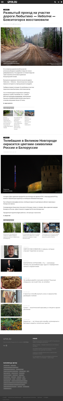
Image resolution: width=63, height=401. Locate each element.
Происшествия (19, 369)
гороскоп (13, 377)
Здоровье (21, 375)
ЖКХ (24, 377)
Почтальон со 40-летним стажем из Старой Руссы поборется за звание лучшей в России (50, 236)
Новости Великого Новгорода (11, 371)
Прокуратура (15, 373)
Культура (19, 378)
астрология (26, 386)
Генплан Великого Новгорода (11, 367)
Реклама (39, 397)
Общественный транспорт (10, 386)
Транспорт (21, 373)
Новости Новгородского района (19, 380)
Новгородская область (9, 369)
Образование (7, 380)
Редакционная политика (29, 397)
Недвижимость (7, 388)
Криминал (15, 375)
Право (23, 378)
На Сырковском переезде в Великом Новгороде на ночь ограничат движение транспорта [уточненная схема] (18, 123)
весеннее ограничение (15, 96)
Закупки (20, 386)
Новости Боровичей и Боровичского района (14, 384)
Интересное (6, 365)
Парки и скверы (7, 375)
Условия (46, 397)
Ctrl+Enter (26, 342)
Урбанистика (22, 371)
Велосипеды (7, 377)
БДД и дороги (8, 103)
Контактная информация (14, 397)
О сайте (5, 397)
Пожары (19, 377)
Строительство (7, 378)
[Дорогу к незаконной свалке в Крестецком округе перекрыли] (29, 115)
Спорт (13, 378)
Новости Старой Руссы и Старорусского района (15, 382)
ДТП (28, 371)
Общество (7, 215)
